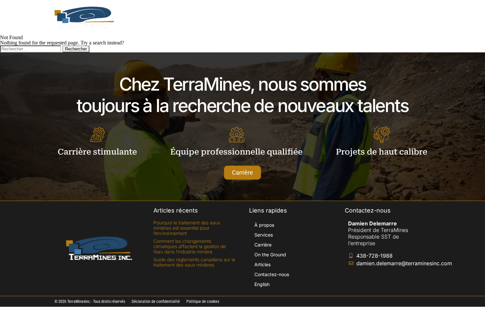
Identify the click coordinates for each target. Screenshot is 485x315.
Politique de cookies (202, 301)
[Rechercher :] (31, 48)
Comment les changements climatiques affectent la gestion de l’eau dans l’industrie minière (189, 246)
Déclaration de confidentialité (156, 301)
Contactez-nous (375, 17)
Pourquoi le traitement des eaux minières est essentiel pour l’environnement (186, 228)
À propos (187, 17)
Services (221, 17)
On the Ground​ (294, 17)
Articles (334, 17)
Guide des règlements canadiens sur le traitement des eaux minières (194, 262)
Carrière (254, 17)
